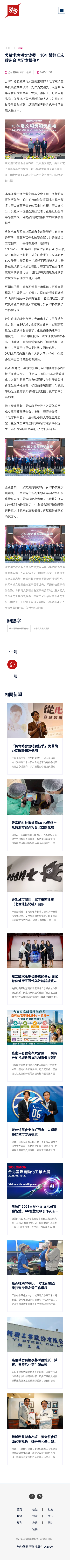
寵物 (35, 1529)
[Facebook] (32, 1496)
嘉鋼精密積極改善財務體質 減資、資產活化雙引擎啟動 (34, 1362)
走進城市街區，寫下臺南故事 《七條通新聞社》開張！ (34, 901)
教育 (19, 1522)
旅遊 (35, 1516)
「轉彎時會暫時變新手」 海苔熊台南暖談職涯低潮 (35, 748)
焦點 (35, 1509)
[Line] (39, 1496)
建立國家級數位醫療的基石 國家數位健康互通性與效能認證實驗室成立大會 (35, 978)
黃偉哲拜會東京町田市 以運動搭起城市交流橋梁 (34, 1132)
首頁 (7, 48)
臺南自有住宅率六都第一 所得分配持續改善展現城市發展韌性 (34, 1055)
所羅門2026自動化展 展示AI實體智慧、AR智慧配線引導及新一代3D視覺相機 (34, 1208)
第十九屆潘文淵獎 (41, 628)
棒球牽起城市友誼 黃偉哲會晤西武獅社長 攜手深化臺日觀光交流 (34, 1439)
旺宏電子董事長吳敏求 (19, 628)
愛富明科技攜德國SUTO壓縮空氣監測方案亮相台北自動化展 (34, 825)
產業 (35, 1522)
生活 (50, 1516)
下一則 (12, 676)
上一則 (12, 652)
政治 (19, 1516)
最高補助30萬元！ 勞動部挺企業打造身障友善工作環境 (34, 1285)
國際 (50, 1522)
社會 (50, 1509)
